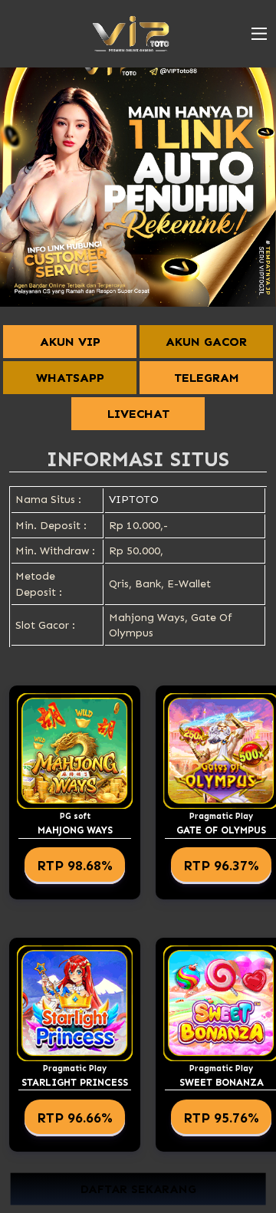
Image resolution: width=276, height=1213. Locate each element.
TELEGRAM (206, 377)
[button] (259, 34)
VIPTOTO (134, 499)
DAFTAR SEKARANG (138, 1189)
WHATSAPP (70, 377)
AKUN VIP (70, 341)
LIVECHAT (138, 413)
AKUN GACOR (206, 341)
